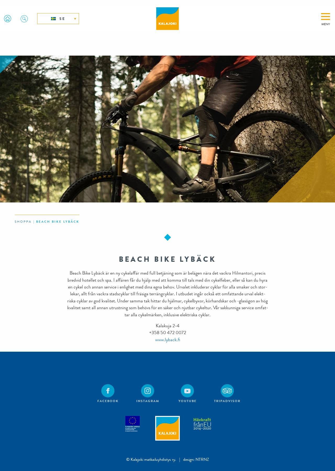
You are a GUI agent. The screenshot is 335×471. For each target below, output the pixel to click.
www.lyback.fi (167, 339)
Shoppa (23, 221)
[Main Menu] (325, 16)
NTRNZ (202, 459)
